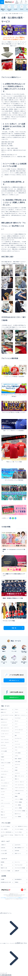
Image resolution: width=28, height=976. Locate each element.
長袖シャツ (3, 814)
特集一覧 (14, 628)
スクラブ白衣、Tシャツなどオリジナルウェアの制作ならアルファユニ (14, 897)
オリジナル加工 (4, 850)
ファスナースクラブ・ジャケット (7, 716)
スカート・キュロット (5, 742)
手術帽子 (2, 756)
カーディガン (3, 745)
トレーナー (3, 791)
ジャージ (2, 806)
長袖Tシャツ (3, 777)
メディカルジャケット (5, 730)
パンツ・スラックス (4, 739)
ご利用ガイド (3, 844)
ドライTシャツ (3, 774)
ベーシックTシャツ (4, 771)
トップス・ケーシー (4, 733)
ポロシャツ (3, 780)
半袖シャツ (3, 811)
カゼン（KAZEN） (4, 829)
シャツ (2, 809)
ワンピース (3, 736)
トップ (2, 13)
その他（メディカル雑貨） (6, 762)
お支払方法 (3, 847)
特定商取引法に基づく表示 (6, 882)
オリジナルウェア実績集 (5, 870)
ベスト (2, 800)
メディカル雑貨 (4, 751)
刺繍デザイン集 (4, 867)
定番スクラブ (3, 712)
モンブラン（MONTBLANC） (6, 832)
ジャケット (3, 797)
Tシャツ (2, 768)
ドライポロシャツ (4, 785)
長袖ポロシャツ (4, 788)
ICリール (2, 759)
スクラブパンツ (4, 722)
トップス (2, 765)
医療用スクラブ (4, 709)
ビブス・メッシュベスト (5, 803)
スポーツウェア (4, 817)
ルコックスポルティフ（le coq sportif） (6, 836)
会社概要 (2, 879)
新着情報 (2, 862)
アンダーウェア (4, 748)
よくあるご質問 (4, 853)
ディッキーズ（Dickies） (5, 826)
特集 (7, 13)
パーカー (2, 794)
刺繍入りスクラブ (4, 719)
